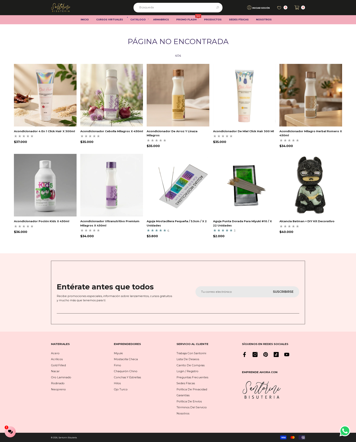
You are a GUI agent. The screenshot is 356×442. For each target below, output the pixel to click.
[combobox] (174, 8)
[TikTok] (276, 354)
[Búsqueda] (178, 7)
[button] (299, 7)
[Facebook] (244, 354)
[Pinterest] (265, 354)
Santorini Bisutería (67, 437)
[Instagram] (255, 354)
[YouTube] (286, 354)
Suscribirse (283, 291)
